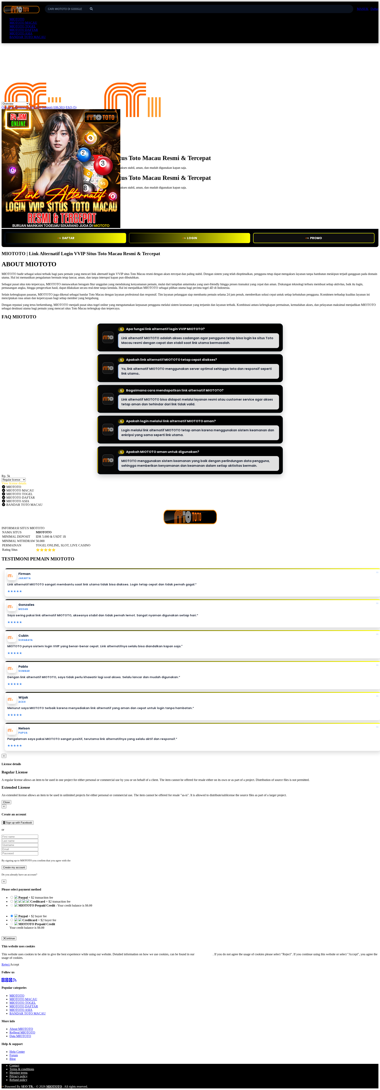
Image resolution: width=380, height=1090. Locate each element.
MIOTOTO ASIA (21, 33)
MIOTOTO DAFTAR (24, 29)
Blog (13, 1058)
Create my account (14, 867)
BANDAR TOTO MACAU (28, 37)
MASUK (363, 8)
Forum (14, 1055)
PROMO (316, 238)
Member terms (19, 1072)
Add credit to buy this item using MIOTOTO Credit (42, 909)
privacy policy (204, 954)
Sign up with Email (17, 829)
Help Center (17, 1051)
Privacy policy (19, 1076)
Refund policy (18, 1079)
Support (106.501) (53, 107)
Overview (8, 107)
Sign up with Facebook (18, 822)
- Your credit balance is (51, 907)
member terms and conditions (87, 860)
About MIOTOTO (21, 1029)
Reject (6, 964)
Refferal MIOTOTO (22, 1032)
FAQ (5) (71, 107)
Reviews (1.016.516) (28, 107)
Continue (10, 938)
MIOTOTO (17, 19)
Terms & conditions (22, 1069)
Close (6, 802)
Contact (14, 1065)
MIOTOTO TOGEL (23, 26)
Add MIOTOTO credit (24, 931)
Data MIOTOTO (20, 1036)
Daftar (374, 8)
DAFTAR (68, 238)
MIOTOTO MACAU (23, 22)
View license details (14, 483)
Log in (41, 874)
